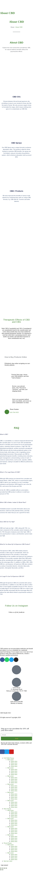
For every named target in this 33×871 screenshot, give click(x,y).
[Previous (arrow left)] (0, 869)
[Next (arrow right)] (2, 869)
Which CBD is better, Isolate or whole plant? (13, 502)
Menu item (10, 759)
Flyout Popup (8, 843)
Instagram (3, 708)
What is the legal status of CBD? (10, 472)
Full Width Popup (9, 758)
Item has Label (8, 861)
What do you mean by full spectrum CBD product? (15, 544)
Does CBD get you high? (7, 521)
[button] (16, 436)
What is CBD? (4, 434)
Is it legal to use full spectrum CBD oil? (12, 576)
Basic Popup (7, 808)
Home (12, 27)
